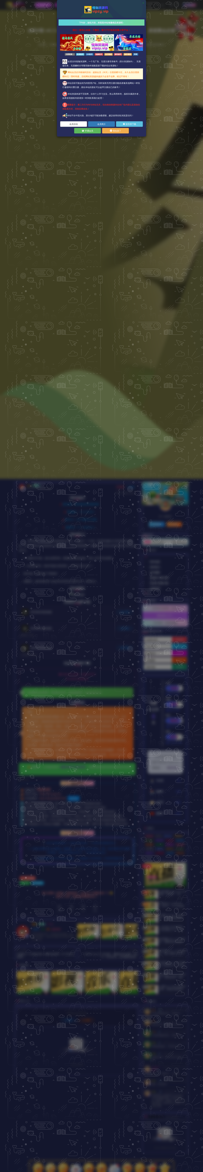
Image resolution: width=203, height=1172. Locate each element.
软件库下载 (130, 123)
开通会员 (88, 130)
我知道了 (116, 130)
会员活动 (73, 123)
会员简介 (101, 123)
